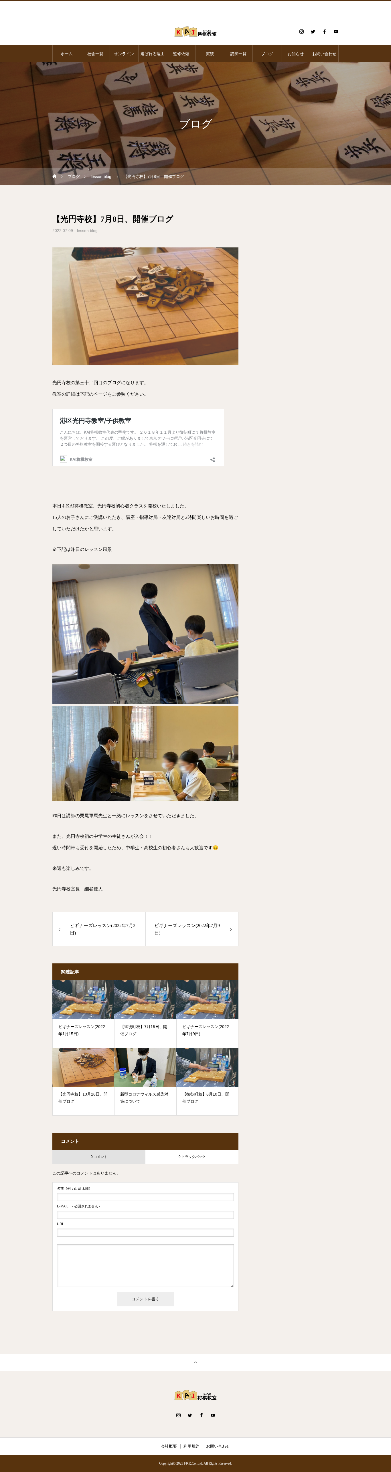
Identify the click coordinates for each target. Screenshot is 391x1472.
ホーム (67, 53)
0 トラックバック (192, 1157)
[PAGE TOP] (195, 1362)
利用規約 (191, 1446)
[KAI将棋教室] (195, 31)
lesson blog (87, 230)
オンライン (124, 53)
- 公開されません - (78, 1206)
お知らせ (296, 53)
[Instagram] (301, 31)
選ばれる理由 (153, 53)
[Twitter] (313, 31)
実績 (210, 53)
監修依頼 (181, 53)
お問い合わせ (324, 53)
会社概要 (169, 1446)
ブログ (267, 53)
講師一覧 (238, 53)
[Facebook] (324, 31)
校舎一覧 (95, 53)
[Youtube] (336, 31)
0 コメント (99, 1157)
